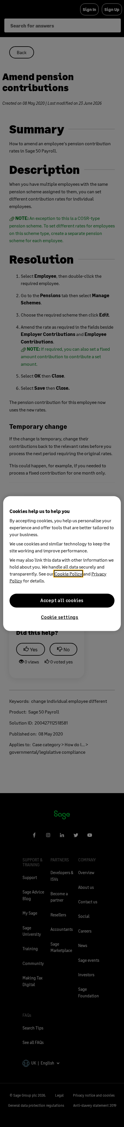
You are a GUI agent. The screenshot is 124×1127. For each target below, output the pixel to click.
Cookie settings (59, 616)
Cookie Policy (68, 573)
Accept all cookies (62, 600)
